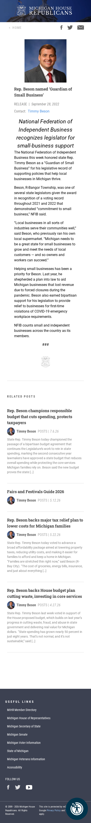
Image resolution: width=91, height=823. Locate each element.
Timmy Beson (38, 111)
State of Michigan (17, 751)
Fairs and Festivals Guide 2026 (35, 491)
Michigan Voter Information (24, 742)
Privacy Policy (54, 810)
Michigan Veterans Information (26, 759)
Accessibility (14, 767)
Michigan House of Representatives (28, 718)
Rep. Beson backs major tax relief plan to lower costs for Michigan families (45, 523)
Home (16, 28)
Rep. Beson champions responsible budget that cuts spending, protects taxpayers (39, 416)
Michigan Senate (17, 734)
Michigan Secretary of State (24, 726)
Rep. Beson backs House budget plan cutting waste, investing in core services (44, 593)
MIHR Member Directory (21, 710)
